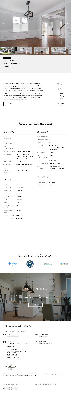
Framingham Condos (13, 349)
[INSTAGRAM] (8, 388)
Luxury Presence (16, 384)
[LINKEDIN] (12, 388)
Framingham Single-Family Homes (17, 351)
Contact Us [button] (35, 304)
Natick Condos (12, 354)
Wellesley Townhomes (14, 359)
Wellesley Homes (12, 355)
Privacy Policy (51, 384)
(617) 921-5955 (43, 336)
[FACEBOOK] (4, 388)
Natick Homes (11, 352)
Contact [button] (10, 103)
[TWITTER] (16, 388)
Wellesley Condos (13, 357)
